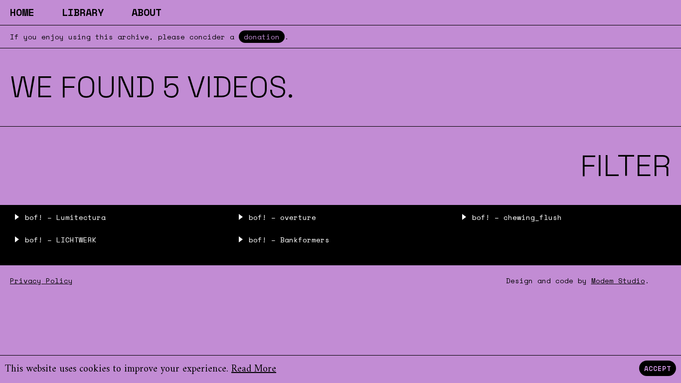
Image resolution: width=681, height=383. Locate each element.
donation (262, 36)
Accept (657, 368)
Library (83, 12)
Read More (253, 369)
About (147, 12)
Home (22, 12)
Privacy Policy (41, 280)
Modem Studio (618, 280)
